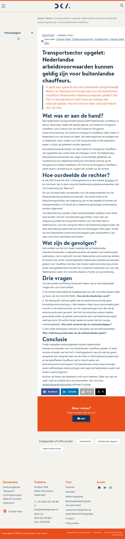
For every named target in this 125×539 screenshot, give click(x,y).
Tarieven (70, 487)
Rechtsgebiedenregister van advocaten (78, 503)
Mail (82, 418)
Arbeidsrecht (102, 39)
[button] (25, 6)
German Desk (63, 39)
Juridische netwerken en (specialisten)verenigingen (78, 511)
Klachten (70, 491)
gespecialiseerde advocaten (57, 384)
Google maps (15, 511)
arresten (109, 180)
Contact (70, 518)
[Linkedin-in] (104, 487)
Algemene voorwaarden (79, 532)
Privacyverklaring (113, 532)
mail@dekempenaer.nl (46, 509)
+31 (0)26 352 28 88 (48, 501)
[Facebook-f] (99, 487)
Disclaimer (117, 535)
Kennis (49, 18)
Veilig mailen (72, 523)
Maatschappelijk (74, 496)
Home (41, 18)
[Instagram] (110, 487)
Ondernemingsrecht (82, 39)
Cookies (98, 532)
